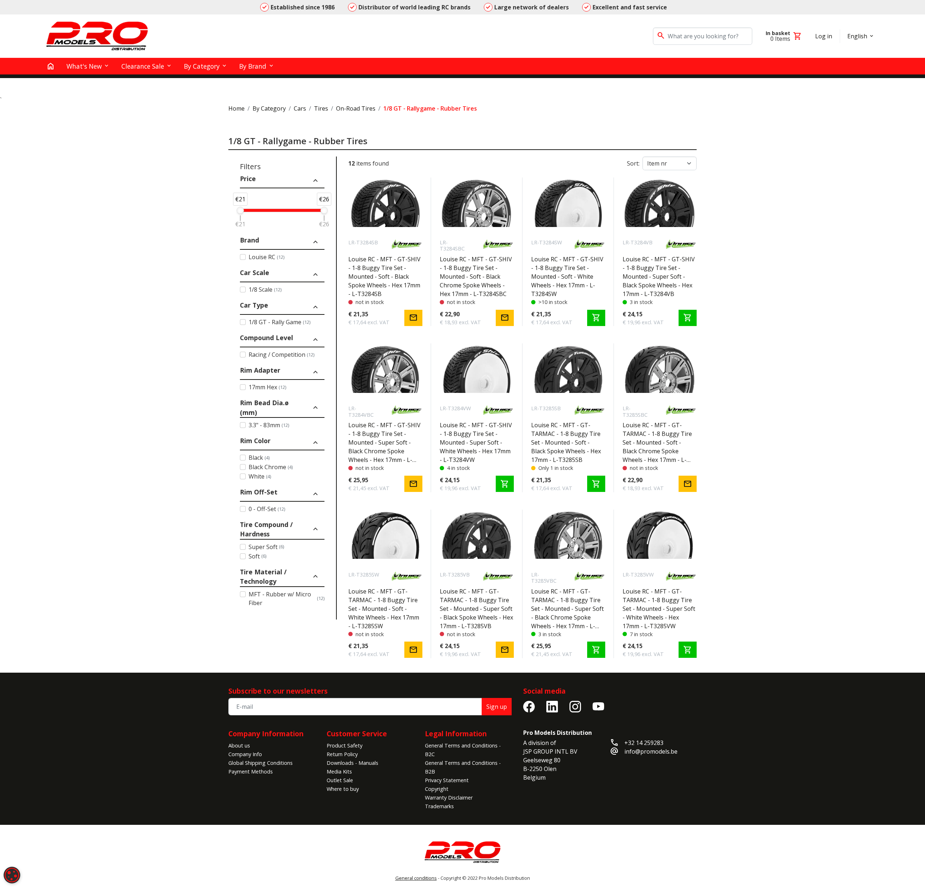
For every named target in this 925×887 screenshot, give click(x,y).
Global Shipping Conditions (260, 762)
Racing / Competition (281, 355)
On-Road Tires (355, 108)
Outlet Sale (340, 780)
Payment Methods (250, 771)
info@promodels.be (650, 751)
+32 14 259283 (643, 743)
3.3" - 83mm (269, 425)
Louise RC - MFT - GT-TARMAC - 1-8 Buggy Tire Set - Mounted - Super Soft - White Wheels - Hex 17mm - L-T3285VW (659, 608)
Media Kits (339, 771)
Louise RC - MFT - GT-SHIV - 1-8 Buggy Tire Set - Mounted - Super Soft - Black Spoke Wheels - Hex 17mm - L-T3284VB (659, 276)
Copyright (436, 788)
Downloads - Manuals (352, 762)
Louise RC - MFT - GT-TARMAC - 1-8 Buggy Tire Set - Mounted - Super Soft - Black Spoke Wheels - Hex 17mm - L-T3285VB (476, 608)
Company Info (245, 754)
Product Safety (344, 745)
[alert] (12, 875)
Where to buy (343, 788)
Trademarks (439, 806)
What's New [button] (84, 66)
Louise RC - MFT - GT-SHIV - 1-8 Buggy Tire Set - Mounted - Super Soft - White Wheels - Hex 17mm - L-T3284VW (476, 442)
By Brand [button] (252, 66)
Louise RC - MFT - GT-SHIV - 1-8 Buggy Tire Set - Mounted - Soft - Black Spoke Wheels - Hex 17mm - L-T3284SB (384, 276)
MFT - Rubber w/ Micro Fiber (286, 598)
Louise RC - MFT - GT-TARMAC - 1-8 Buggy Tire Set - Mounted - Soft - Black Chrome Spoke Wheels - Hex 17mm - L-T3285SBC (657, 442)
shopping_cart (596, 318)
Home (236, 108)
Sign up (496, 707)
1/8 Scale (265, 289)
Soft (257, 556)
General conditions (416, 878)
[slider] (240, 210)
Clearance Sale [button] (142, 66)
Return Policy (342, 754)
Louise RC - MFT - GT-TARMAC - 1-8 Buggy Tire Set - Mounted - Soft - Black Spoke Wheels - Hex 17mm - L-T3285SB (566, 442)
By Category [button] (202, 66)
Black (259, 458)
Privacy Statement (447, 780)
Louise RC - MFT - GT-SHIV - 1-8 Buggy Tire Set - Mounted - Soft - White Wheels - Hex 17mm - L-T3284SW (567, 276)
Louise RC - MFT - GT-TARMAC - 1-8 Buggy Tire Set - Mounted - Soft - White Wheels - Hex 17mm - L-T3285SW (383, 608)
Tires (321, 108)
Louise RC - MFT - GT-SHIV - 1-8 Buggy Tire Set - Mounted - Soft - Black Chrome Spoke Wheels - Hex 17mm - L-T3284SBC (476, 276)
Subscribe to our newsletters (278, 691)
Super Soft (266, 547)
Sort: (633, 163)
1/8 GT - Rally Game (279, 322)
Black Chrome (271, 467)
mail (413, 318)
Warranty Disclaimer (449, 797)
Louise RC (266, 257)
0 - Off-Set (267, 509)
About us (239, 745)
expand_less (315, 181)
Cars (300, 108)
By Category (269, 108)
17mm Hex (267, 387)
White (260, 476)
